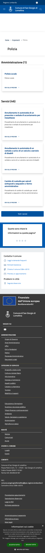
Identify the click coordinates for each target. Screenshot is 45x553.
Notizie (7, 434)
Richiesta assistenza (12, 505)
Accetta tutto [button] (14, 545)
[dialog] (22, 538)
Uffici (6, 346)
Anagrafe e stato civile (13, 369)
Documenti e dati (11, 359)
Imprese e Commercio (12, 380)
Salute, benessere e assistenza (16, 417)
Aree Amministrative (12, 342)
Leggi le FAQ (9, 502)
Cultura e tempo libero (13, 373)
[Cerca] (40, 9)
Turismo (7, 390)
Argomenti (16, 40)
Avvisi (7, 441)
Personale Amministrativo (14, 356)
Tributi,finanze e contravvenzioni (16, 410)
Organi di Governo (11, 339)
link (22, 540)
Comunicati (9, 437)
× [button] (42, 526)
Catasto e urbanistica (12, 386)
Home (7, 40)
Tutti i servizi (22, 214)
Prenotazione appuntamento (15, 495)
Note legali (8, 522)
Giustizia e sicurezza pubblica (15, 407)
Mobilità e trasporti (11, 393)
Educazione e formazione (13, 403)
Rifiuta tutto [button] (31, 545)
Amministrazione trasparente (15, 515)
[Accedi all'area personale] (37, 2)
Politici (7, 352)
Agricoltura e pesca (11, 423)
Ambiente (8, 413)
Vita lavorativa (10, 376)
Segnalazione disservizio (13, 498)
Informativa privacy (12, 519)
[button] (22, 549)
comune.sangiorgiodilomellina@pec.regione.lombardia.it (22, 483)
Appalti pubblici (10, 383)
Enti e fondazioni (11, 349)
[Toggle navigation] (4, 9)
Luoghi (7, 450)
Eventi (7, 453)
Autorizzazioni (10, 420)
